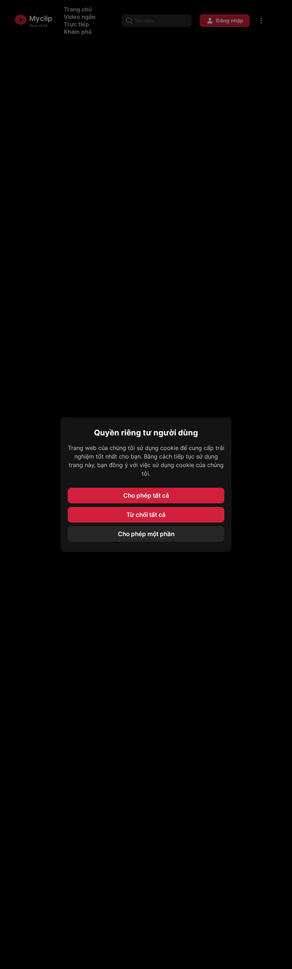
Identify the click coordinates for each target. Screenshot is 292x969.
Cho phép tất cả (146, 495)
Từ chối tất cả (146, 514)
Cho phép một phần (146, 534)
